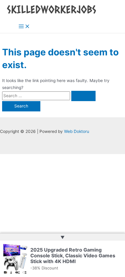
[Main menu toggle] (24, 26)
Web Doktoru (76, 131)
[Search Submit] (83, 96)
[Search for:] (49, 95)
